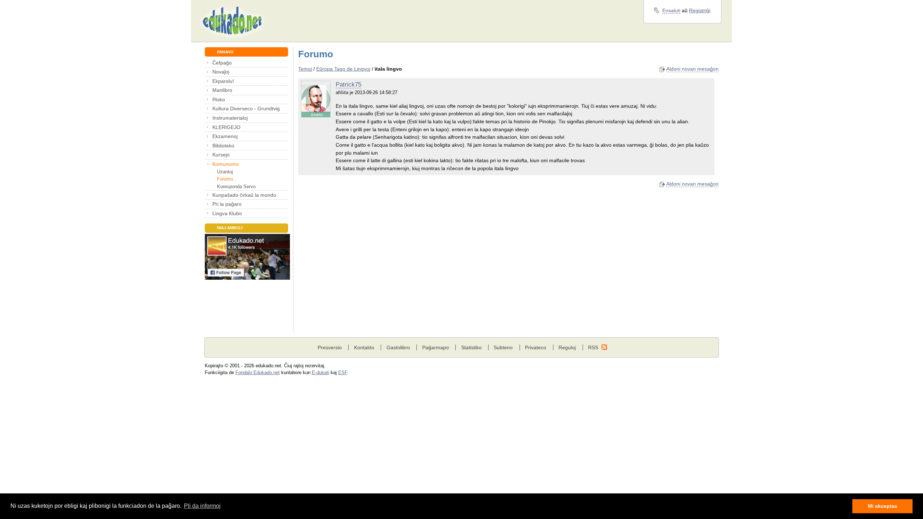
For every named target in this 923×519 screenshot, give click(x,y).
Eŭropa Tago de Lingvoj (343, 69)
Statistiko (471, 347)
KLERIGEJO (226, 127)
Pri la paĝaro (227, 204)
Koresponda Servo (236, 186)
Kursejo (221, 155)
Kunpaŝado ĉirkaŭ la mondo (244, 195)
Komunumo (225, 164)
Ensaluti (671, 10)
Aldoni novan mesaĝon (692, 69)
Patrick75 (348, 84)
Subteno (503, 347)
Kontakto (364, 347)
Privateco (535, 347)
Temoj (305, 69)
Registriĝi (699, 10)
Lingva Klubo (227, 213)
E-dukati (320, 372)
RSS (593, 347)
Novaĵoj (220, 72)
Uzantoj (225, 171)
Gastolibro (398, 347)
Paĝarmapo (435, 347)
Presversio (330, 347)
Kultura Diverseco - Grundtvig (246, 108)
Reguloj (567, 347)
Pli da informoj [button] (202, 506)
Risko (218, 99)
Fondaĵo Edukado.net (257, 372)
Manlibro (222, 90)
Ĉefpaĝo (222, 63)
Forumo (225, 179)
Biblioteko (223, 145)
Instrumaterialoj (230, 118)
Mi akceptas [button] (882, 506)
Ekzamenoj (225, 136)
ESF (342, 372)
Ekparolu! (223, 81)
